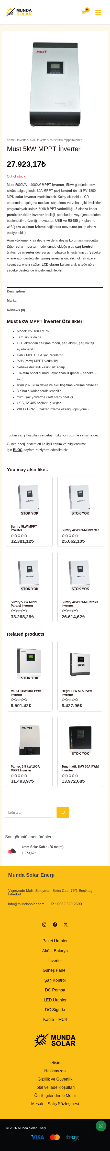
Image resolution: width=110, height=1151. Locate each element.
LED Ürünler (55, 1000)
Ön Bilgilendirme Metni (55, 1095)
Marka (11, 300)
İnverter (22, 140)
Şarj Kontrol (55, 980)
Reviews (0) (16, 310)
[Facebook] (55, 924)
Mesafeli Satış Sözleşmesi (55, 1104)
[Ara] (63, 812)
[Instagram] (44, 924)
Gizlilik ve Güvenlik (55, 1079)
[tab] (55, 291)
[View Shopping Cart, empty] (83, 12)
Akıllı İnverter (39, 140)
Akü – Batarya (55, 951)
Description (16, 291)
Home (11, 140)
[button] (101, 1126)
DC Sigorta (55, 1010)
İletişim (55, 1063)
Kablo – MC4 (55, 1019)
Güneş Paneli (55, 970)
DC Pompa (55, 990)
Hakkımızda (55, 1071)
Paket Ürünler (55, 941)
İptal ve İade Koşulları (55, 1087)
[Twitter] (65, 924)
